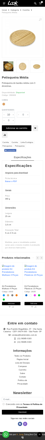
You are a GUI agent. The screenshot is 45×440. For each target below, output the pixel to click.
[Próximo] (41, 258)
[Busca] (35, 3)
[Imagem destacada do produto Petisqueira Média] (22, 37)
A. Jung (20, 434)
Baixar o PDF (11, 181)
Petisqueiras (7, 146)
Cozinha (26, 10)
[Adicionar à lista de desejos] (35, 128)
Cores (5, 100)
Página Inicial (22, 359)
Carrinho (22, 370)
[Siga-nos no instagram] (25, 424)
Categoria (15, 10)
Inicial (4, 10)
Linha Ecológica (27, 142)
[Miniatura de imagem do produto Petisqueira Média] (8, 66)
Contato (22, 377)
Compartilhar (11, 150)
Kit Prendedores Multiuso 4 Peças (9, 287)
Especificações (22, 157)
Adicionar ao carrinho (16, 128)
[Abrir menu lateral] (4, 3)
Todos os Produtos (22, 356)
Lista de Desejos (22, 363)
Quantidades (8, 110)
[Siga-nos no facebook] (20, 424)
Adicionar (11, 303)
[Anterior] (37, 258)
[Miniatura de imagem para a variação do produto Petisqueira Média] (36, 66)
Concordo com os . (23, 405)
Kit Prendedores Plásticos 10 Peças (32, 287)
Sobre (22, 373)
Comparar (22, 366)
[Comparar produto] (5, 135)
